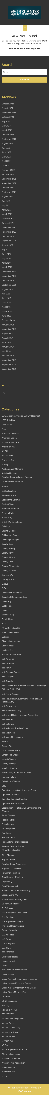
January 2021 (8, 223)
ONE (4, 786)
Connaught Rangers (10, 539)
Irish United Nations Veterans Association (20, 715)
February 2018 (8, 320)
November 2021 (9, 183)
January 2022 (8, 174)
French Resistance (10, 632)
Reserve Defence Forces (13, 846)
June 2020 (6, 254)
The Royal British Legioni (13, 926)
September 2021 (9, 192)
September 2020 (9, 241)
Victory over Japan (10, 1032)
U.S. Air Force (8, 935)
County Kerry (7, 553)
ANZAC (5, 451)
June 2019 (6, 298)
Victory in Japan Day (11, 1027)
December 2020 (9, 227)
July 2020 (6, 249)
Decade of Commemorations (14, 597)
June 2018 (6, 316)
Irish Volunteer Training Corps (15, 728)
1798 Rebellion (8, 420)
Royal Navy (7, 882)
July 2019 (6, 294)
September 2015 (9, 364)
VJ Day (5, 1045)
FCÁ (4, 623)
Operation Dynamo (10, 794)
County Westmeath (10, 566)
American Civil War (10, 433)
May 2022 (6, 157)
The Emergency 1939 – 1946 (14, 912)
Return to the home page (22, 48)
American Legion (9, 438)
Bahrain (5, 486)
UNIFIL (5, 965)
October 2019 (8, 280)
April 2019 (6, 307)
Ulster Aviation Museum (12, 481)
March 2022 (7, 165)
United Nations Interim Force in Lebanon (19, 979)
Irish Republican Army (11, 710)
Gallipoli (5, 637)
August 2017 (7, 338)
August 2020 (7, 245)
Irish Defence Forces (11, 672)
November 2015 (9, 360)
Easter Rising (8, 615)
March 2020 (7, 267)
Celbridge (6, 526)
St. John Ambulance (10, 904)
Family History (8, 619)
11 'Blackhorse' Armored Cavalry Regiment (21, 416)
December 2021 (9, 179)
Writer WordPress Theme (22, 1087)
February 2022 (8, 170)
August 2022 (7, 143)
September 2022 (9, 139)
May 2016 (6, 351)
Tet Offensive (7, 908)
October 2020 (8, 236)
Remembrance (8, 837)
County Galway (8, 548)
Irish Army (6, 668)
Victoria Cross (8, 1023)
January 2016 (8, 355)
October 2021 (8, 187)
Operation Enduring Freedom (14, 799)
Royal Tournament (10, 886)
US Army (6, 996)
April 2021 (6, 210)
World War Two (8, 1072)
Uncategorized (8, 961)
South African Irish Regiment (14, 899)
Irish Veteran (7, 719)
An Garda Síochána (10, 442)
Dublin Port (6, 606)
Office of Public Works (12, 689)
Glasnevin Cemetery (11, 641)
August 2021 (7, 196)
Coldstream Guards (10, 535)
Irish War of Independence (13, 737)
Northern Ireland (9, 777)
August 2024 (7, 108)
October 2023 (8, 117)
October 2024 (8, 104)
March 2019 (7, 311)
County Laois (7, 561)
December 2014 (9, 369)
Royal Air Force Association (14, 864)
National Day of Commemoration (16, 772)
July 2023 (6, 121)
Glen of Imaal (7, 646)
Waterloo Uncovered (11, 1058)
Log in (4, 392)
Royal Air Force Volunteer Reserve (17, 477)
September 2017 (9, 333)
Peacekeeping (8, 824)
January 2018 (8, 325)
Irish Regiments (9, 706)
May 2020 (6, 258)
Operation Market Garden (13, 803)
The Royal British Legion (12, 921)
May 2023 (6, 126)
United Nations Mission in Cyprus (16, 983)
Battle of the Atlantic (10, 495)
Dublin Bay (6, 601)
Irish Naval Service (10, 694)
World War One (8, 1067)
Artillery (5, 464)
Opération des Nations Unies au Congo (19, 790)
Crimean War (7, 575)
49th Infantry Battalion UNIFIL (15, 969)
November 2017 (9, 329)
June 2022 (6, 152)
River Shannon (8, 855)
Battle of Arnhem (9, 491)
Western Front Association (13, 1063)
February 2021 (8, 218)
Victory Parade (8, 1036)
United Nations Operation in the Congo (19, 988)
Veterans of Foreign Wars (13, 1018)
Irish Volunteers (8, 733)
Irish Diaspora (8, 676)
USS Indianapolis (9, 1001)
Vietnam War (7, 1041)
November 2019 (9, 276)
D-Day (4, 588)
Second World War (10, 895)
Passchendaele (8, 820)
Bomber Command (10, 508)
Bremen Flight (8, 513)
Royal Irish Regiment (11, 873)
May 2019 (6, 302)
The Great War (8, 917)
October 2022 (8, 134)
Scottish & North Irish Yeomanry (16, 890)
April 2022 (6, 161)
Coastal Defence (9, 531)
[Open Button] (24, 28)
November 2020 (9, 232)
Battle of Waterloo (9, 504)
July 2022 (6, 148)
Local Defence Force (11, 750)
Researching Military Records (15, 842)
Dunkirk (5, 610)
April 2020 (6, 263)
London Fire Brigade (10, 755)
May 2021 (6, 205)
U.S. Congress (8, 943)
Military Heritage (9, 763)
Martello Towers (9, 759)
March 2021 (7, 214)
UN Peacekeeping (10, 957)
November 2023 (9, 112)
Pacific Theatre (8, 815)
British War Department (12, 522)
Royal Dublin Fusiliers (11, 868)
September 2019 (9, 285)
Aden (4, 429)
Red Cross (6, 833)
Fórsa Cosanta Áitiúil (11, 628)
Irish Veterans (8, 724)
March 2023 (7, 130)
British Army (7, 517)
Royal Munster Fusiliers (12, 877)
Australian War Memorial (12, 469)
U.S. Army (6, 939)
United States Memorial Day (14, 992)
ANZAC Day (7, 455)
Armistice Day (8, 460)
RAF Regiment (8, 828)
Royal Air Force (8, 859)
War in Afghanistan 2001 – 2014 (16, 1049)
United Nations (8, 974)
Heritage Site (7, 650)
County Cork (7, 544)
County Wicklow (9, 570)
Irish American (8, 663)
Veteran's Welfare (9, 1010)
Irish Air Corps (8, 659)
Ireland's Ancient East (11, 654)
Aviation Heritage (9, 473)
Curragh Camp (8, 579)
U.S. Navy (6, 948)
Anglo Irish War (8, 447)
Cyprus (5, 584)
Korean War (7, 746)
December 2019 (9, 272)
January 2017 (8, 347)
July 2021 (6, 201)
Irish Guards (7, 681)
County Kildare (8, 557)
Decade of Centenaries (12, 592)
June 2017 (6, 342)
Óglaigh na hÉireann (11, 781)
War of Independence (11, 1054)
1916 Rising (7, 425)
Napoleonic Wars (9, 768)
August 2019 (7, 289)
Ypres (4, 1076)
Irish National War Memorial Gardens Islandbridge (24, 685)
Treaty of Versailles (10, 930)
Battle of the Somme (11, 500)
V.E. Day (6, 1005)
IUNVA (5, 741)
